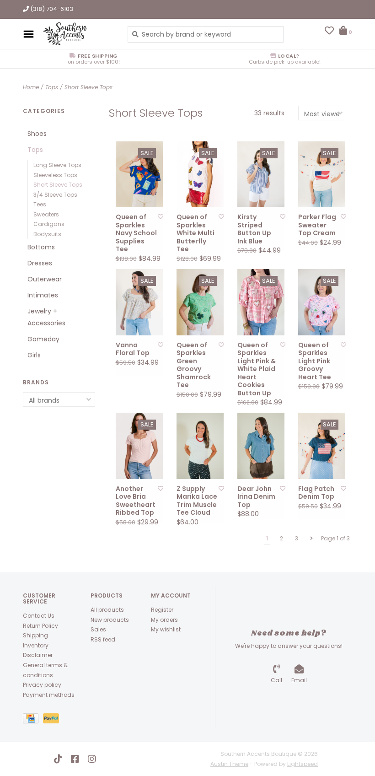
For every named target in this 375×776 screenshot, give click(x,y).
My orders (164, 620)
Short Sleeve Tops (88, 87)
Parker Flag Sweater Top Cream (317, 225)
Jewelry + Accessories (46, 317)
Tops (51, 87)
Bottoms (41, 247)
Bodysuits (47, 234)
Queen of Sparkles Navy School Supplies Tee (136, 233)
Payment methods (49, 695)
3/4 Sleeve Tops (55, 195)
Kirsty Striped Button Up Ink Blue (254, 229)
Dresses (39, 263)
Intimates (42, 295)
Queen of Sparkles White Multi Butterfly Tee (195, 233)
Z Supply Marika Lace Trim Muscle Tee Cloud (197, 501)
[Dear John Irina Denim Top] (260, 446)
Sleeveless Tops (55, 175)
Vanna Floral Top (133, 349)
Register (162, 610)
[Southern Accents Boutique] (78, 33)
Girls (34, 355)
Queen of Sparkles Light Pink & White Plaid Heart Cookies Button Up (256, 369)
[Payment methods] (33, 720)
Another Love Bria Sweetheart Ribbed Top (135, 501)
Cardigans (48, 224)
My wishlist (166, 629)
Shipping (35, 635)
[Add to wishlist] (160, 217)
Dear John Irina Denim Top (256, 497)
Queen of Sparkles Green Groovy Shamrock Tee (194, 365)
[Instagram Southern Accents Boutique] (92, 759)
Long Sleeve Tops (57, 165)
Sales (98, 629)
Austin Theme (229, 764)
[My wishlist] (329, 31)
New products (110, 620)
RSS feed (103, 639)
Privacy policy (42, 685)
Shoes (37, 133)
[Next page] (311, 538)
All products (107, 610)
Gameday (43, 339)
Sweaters (46, 214)
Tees (39, 204)
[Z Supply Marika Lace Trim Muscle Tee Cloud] (200, 446)
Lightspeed (302, 764)
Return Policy (40, 626)
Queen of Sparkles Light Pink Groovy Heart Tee (314, 361)
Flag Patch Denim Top (316, 493)
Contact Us (38, 616)
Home (31, 87)
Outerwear (44, 279)
